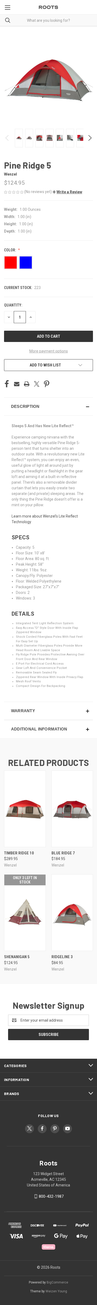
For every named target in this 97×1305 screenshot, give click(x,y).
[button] (67, 192)
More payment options (48, 351)
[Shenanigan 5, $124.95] (25, 912)
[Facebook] (6, 384)
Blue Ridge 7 (63, 853)
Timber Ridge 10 (19, 853)
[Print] (26, 384)
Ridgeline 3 (62, 956)
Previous (7, 138)
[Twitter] (36, 384)
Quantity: (13, 305)
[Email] (16, 384)
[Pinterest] (46, 384)
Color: (10, 250)
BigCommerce (57, 1282)
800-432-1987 (51, 1196)
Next (89, 138)
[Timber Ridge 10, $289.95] (25, 809)
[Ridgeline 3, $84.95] (72, 912)
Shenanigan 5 (17, 956)
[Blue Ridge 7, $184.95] (72, 809)
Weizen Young (56, 1291)
